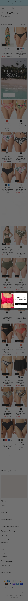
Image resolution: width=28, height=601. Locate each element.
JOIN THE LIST (20, 304)
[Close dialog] (26, 293)
